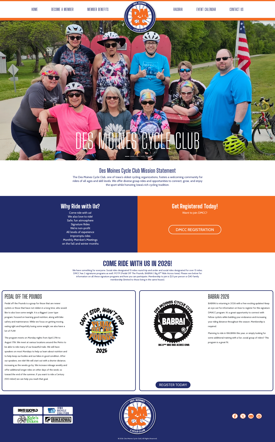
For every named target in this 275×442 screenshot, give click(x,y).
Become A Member (62, 9)
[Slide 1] (127, 156)
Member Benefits (98, 9)
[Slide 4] (143, 156)
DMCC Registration (195, 229)
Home (35, 9)
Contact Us (236, 9)
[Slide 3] (137, 156)
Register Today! (173, 385)
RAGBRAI (178, 9)
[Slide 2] (132, 156)
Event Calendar (206, 9)
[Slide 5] (148, 156)
